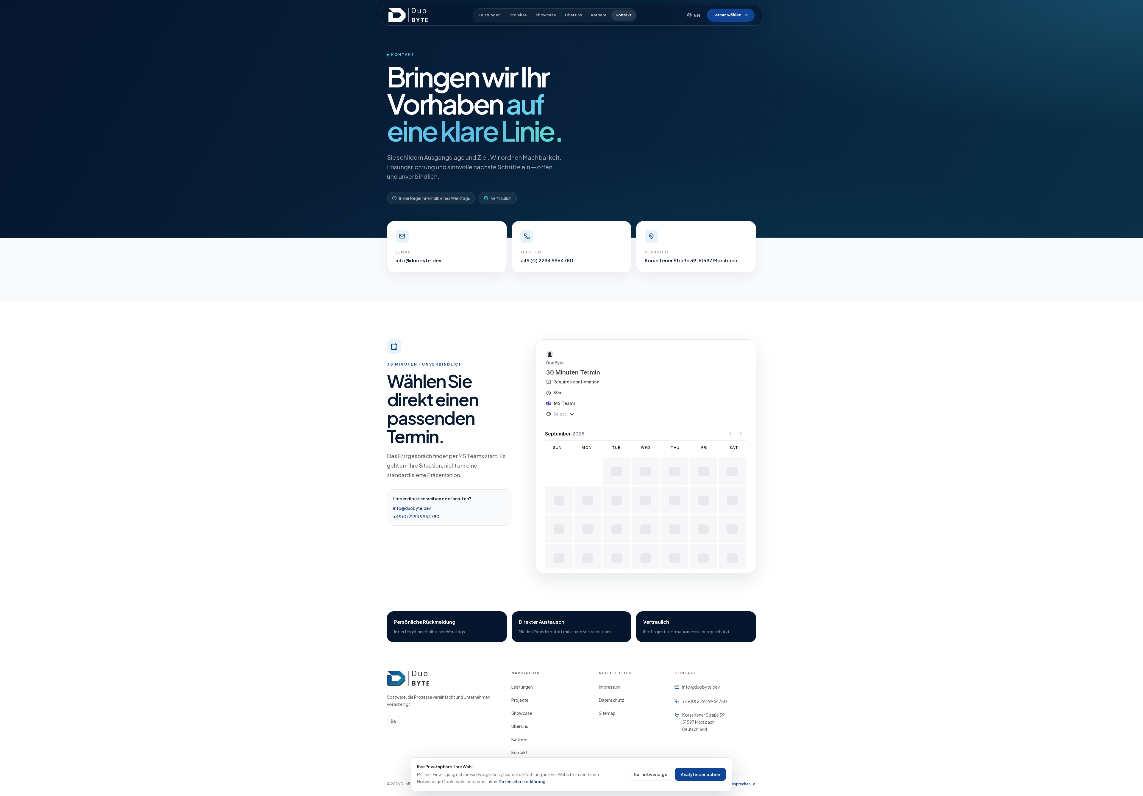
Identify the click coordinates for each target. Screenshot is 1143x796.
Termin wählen (727, 14)
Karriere (599, 14)
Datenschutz (611, 700)
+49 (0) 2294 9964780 (416, 516)
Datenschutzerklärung (522, 781)
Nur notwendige (650, 774)
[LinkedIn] (393, 721)
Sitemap (607, 713)
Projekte (518, 14)
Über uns (573, 14)
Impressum (610, 687)
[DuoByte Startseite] (408, 15)
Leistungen (490, 14)
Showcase (546, 14)
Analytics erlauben (700, 774)
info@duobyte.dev (412, 508)
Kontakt (624, 14)
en (697, 15)
